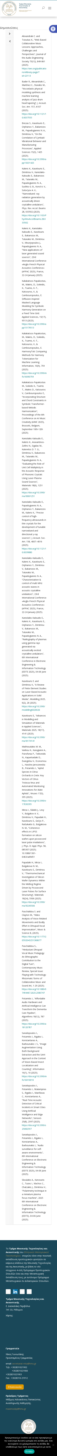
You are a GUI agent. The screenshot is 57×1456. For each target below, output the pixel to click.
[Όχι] (53, 1444)
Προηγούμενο (10, 41)
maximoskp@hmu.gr (16, 1408)
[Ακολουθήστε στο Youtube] (22, 1291)
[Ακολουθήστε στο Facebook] (8, 1291)
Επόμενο (10, 33)
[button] (53, 29)
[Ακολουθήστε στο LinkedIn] (15, 1291)
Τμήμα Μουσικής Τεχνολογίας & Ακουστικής (25, 6)
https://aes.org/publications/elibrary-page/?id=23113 (34, 72)
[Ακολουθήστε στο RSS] (29, 1291)
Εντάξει (29, 1451)
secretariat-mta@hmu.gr (24, 1363)
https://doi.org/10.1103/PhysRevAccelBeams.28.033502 (34, 219)
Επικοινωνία (14, 1386)
